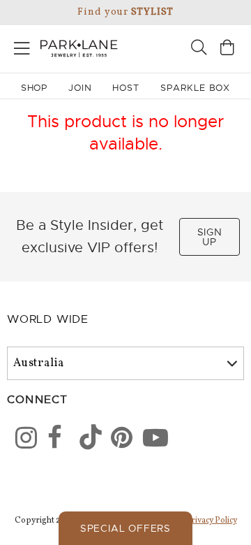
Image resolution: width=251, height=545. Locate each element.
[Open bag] (227, 49)
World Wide (48, 319)
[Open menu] (22, 45)
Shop (34, 88)
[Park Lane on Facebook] (53, 440)
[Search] (198, 49)
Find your (125, 12)
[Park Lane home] (63, 46)
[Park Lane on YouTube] (149, 440)
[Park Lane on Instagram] (21, 440)
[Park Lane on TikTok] (85, 440)
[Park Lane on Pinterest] (117, 440)
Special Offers (125, 528)
